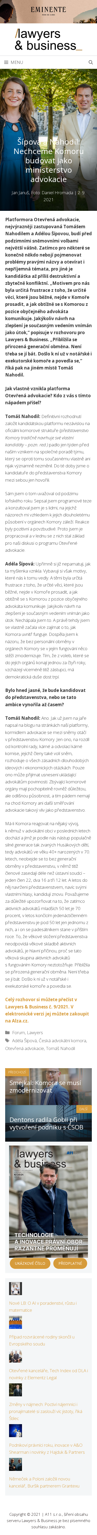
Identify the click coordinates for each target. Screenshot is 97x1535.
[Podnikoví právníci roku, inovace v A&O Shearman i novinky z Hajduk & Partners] (15, 1434)
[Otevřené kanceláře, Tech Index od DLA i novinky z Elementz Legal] (15, 1359)
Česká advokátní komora (62, 1040)
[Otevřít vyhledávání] (91, 62)
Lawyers (35, 1032)
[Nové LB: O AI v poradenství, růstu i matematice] (15, 1292)
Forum (18, 1032)
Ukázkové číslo (30, 1263)
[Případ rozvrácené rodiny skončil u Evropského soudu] (15, 1325)
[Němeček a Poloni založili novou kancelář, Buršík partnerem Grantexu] (15, 1467)
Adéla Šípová (24, 1040)
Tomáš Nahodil (60, 1048)
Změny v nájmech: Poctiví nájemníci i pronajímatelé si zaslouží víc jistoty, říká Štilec (45, 1411)
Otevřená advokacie (24, 1048)
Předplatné (70, 1263)
